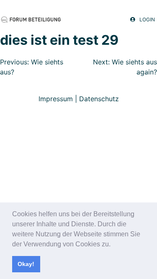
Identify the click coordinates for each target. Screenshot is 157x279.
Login (147, 19)
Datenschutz (99, 99)
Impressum (56, 99)
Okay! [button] (26, 264)
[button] (113, 244)
